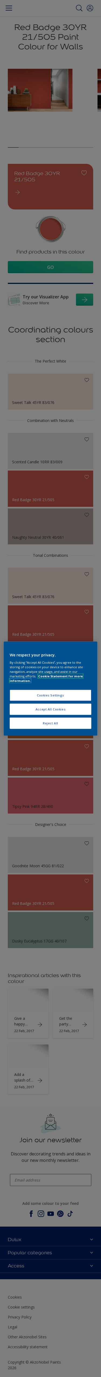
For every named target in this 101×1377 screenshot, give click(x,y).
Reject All (50, 723)
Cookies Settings (50, 695)
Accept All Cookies (50, 709)
